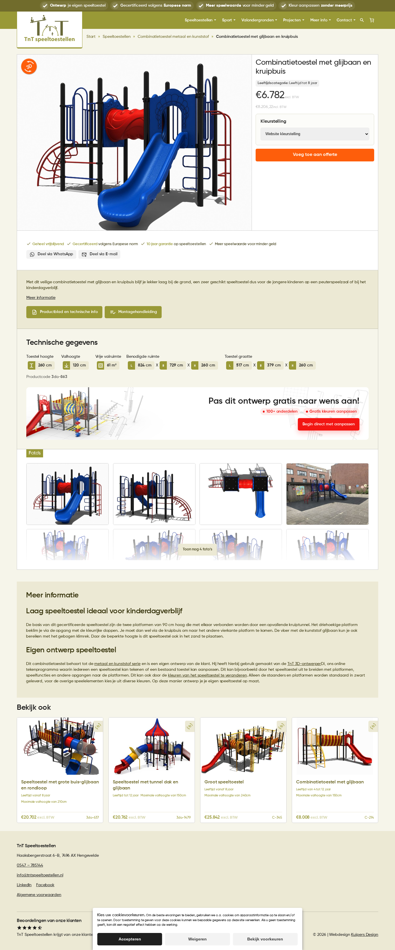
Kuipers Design (364, 935)
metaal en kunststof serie (117, 664)
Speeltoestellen (117, 37)
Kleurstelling (273, 121)
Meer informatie (41, 298)
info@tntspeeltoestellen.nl (40, 875)
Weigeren (197, 939)
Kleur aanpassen (320, 5)
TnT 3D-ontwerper (304, 664)
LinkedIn (24, 885)
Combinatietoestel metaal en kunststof (173, 37)
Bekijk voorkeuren (265, 939)
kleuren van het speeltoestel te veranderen (207, 675)
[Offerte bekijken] (371, 20)
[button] (28, 66)
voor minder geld (240, 5)
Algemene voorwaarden (39, 895)
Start (91, 37)
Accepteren (130, 939)
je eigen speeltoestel (78, 5)
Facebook (45, 885)
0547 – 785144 (30, 865)
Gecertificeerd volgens (155, 5)
